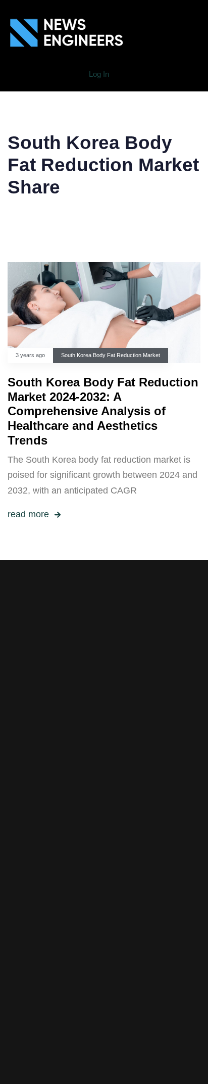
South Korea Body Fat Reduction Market (110, 355)
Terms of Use (104, 867)
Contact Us (104, 898)
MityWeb (128, 971)
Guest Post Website (104, 883)
